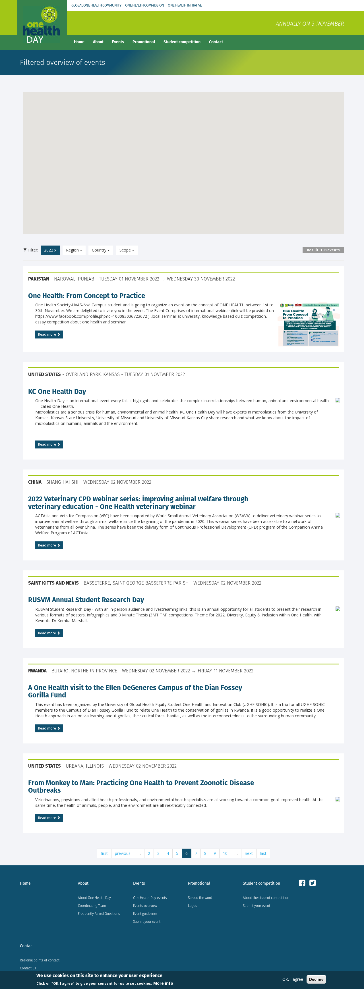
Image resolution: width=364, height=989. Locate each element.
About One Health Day (94, 897)
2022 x (50, 250)
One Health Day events (150, 897)
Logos (192, 905)
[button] (198, 165)
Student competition (182, 42)
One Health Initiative (185, 5)
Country (99, 250)
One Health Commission (144, 5)
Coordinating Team (92, 905)
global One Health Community (96, 5)
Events (118, 42)
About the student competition (266, 897)
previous (123, 853)
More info (163, 983)
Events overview (145, 905)
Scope (125, 250)
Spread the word (200, 897)
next (249, 853)
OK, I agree (292, 979)
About (98, 42)
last (263, 853)
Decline (316, 979)
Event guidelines (145, 913)
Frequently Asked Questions (99, 913)
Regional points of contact (39, 960)
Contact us (28, 968)
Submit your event (146, 921)
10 (225, 853)
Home (79, 42)
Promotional (144, 42)
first (104, 853)
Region (73, 250)
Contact (216, 42)
